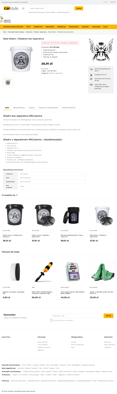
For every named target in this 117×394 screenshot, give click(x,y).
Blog (105, 27)
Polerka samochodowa (31, 371)
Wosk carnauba (78, 371)
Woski (55, 371)
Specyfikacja (19, 107)
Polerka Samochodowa (36, 12)
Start (4, 32)
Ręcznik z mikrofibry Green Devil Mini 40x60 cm (101, 292)
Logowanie (7, 20)
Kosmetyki (38, 27)
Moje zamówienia (109, 344)
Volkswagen (76, 365)
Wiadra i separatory (40, 32)
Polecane (96, 27)
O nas (105, 2)
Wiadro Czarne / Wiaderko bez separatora (12, 235)
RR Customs (6, 230)
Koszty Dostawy (42, 342)
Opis (7, 107)
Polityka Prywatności (44, 347)
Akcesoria (50, 27)
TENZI (54, 375)
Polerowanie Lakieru (93, 371)
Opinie (32, 107)
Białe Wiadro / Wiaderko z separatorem (98, 235)
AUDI (24, 365)
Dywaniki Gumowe (88, 365)
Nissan (27, 368)
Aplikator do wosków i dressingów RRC (13, 292)
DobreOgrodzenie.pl (83, 381)
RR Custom (23, 375)
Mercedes (54, 365)
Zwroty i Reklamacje (77, 344)
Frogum (15, 375)
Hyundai (35, 365)
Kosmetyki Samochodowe (16, 32)
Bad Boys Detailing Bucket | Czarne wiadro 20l (72, 235)
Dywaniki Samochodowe (13, 27)
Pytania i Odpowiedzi (48, 107)
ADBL (33, 287)
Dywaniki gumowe (63, 12)
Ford (47, 365)
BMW (29, 365)
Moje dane (107, 342)
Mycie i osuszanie (65, 371)
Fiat (68, 365)
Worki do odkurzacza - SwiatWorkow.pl (25, 381)
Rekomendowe (69, 107)
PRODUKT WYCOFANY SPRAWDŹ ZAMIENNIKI (60, 43)
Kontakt (112, 2)
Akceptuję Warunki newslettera (63, 320)
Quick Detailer (51, 12)
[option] (21, 59)
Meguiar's (61, 375)
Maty (29, 27)
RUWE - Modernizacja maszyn (103, 381)
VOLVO (45, 368)
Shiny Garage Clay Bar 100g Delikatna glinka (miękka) (73, 292)
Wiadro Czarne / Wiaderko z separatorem (41, 235)
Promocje (61, 27)
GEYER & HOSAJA (73, 375)
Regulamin (41, 350)
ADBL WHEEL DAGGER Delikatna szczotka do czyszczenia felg (42, 292)
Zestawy (85, 27)
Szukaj (79, 8)
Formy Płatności (43, 344)
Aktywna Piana (107, 371)
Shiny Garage (65, 287)
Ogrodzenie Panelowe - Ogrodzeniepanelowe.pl (58, 381)
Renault (62, 365)
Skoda (42, 365)
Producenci (74, 27)
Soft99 (48, 375)
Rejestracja (7, 22)
